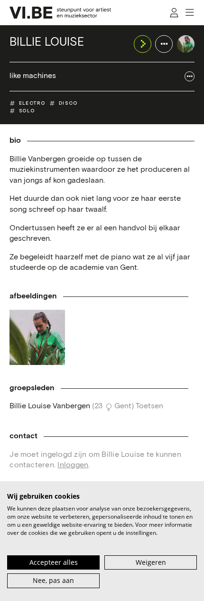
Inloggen (72, 465)
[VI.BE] (60, 12)
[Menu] (190, 13)
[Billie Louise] (186, 44)
